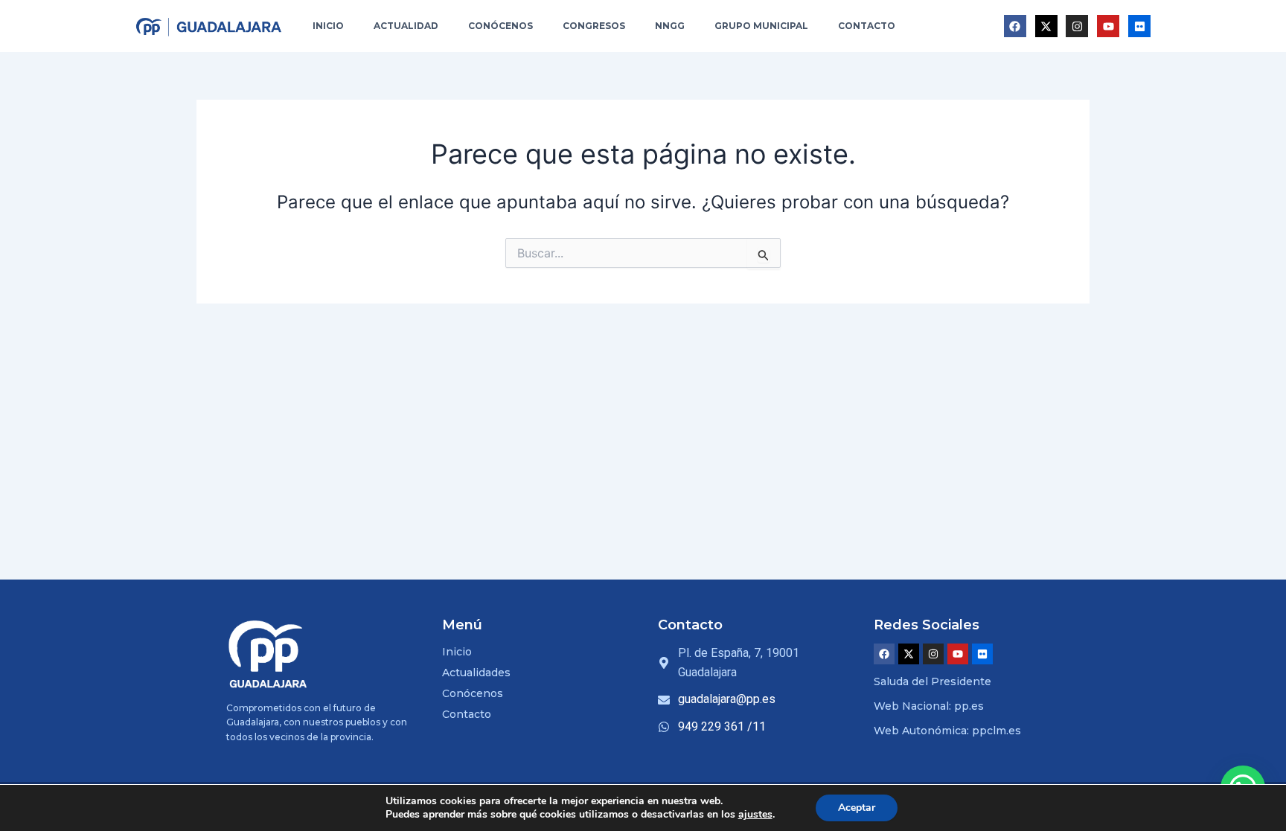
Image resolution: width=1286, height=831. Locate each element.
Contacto (866, 25)
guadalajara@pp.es (726, 699)
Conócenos (500, 25)
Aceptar (856, 807)
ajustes (755, 814)
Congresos (594, 25)
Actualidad (406, 25)
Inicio (328, 25)
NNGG (670, 25)
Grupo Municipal (761, 25)
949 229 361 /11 (722, 726)
